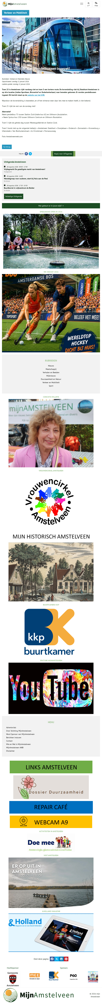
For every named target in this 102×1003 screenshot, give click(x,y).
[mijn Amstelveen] (39, 4)
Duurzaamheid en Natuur (51, 379)
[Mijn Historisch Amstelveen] (51, 567)
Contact (9, 741)
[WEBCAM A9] (51, 822)
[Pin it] (66, 959)
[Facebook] (26, 153)
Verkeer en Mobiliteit (17, 79)
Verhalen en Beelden (51, 372)
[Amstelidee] (93, 977)
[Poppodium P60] (73, 976)
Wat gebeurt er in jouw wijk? (50, 206)
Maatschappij (51, 369)
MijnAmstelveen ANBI (15, 747)
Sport (51, 386)
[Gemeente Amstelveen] (13, 979)
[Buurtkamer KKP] (54, 976)
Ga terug (6, 147)
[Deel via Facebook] (52, 959)
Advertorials (11, 727)
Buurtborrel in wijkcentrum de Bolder (19, 188)
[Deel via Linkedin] (61, 959)
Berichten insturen (13, 737)
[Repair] (51, 807)
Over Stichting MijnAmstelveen (18, 731)
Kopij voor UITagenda (63, 154)
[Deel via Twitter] (56, 959)
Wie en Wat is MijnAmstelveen (18, 744)
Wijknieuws (51, 376)
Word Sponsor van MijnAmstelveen (20, 734)
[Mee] (34, 976)
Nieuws (27, 79)
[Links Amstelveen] (51, 767)
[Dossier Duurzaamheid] (51, 787)
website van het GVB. (36, 95)
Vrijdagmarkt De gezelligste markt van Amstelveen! (24, 169)
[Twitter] (30, 153)
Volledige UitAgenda (13, 196)
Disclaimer (10, 751)
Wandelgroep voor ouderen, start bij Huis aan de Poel (26, 178)
